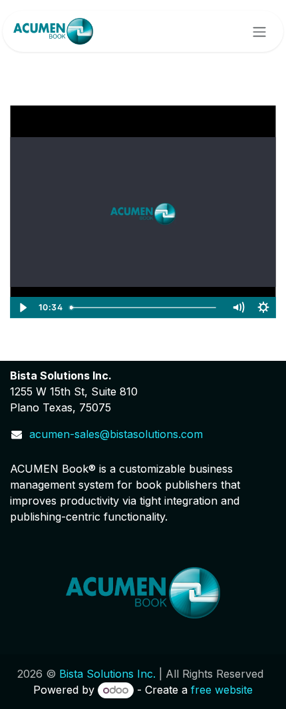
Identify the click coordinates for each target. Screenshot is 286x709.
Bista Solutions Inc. (107, 673)
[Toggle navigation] (259, 31)
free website (222, 689)
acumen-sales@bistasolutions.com (116, 434)
